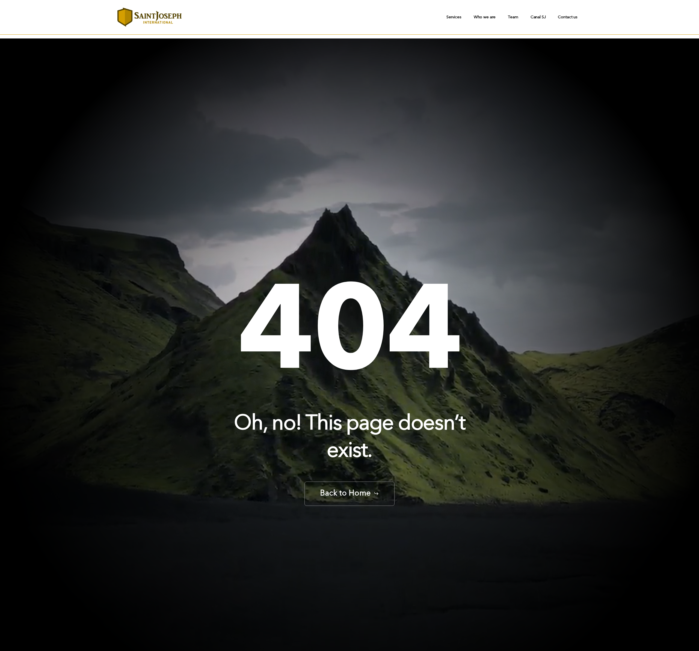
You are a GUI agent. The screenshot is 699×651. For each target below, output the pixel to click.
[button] (349, 493)
